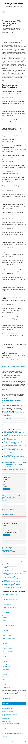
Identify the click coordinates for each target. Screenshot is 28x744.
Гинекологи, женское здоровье (9, 610)
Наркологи (4, 640)
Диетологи (4, 617)
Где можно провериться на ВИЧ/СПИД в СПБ (14, 441)
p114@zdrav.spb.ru (15, 359)
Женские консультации (6, 721)
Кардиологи (5, 620)
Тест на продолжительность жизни (10, 723)
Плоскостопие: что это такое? (10, 377)
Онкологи (4, 653)
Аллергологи (5, 597)
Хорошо (6, 481)
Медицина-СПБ (6, 698)
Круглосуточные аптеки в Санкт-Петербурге (14, 449)
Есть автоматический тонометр (11, 532)
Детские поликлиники (6, 718)
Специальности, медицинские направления (12, 733)
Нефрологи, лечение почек (8, 648)
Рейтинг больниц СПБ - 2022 (10, 431)
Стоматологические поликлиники (8, 717)
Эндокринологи (6, 687)
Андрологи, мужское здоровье (9, 599)
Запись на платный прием (8, 551)
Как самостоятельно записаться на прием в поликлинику (14, 437)
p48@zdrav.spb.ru (15, 173)
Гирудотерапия (5, 612)
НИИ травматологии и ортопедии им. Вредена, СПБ (12, 401)
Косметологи (5, 622)
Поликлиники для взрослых (7, 719)
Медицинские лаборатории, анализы (11, 548)
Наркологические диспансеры (7, 711)
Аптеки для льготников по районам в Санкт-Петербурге (14, 433)
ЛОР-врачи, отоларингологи (9, 625)
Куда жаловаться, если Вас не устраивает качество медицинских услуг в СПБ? (14, 457)
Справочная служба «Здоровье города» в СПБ (15, 445)
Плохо (5, 486)
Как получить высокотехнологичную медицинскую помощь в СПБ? (12, 447)
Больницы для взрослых (6, 707)
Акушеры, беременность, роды (9, 594)
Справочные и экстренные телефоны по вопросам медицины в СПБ (13, 443)
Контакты (4, 736)
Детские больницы (5, 705)
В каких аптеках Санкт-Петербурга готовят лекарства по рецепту (14, 451)
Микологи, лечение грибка (8, 638)
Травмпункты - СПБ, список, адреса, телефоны (15, 435)
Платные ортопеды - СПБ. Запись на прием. (14, 412)
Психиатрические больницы (7, 708)
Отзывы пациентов (9, 509)
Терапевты (4, 674)
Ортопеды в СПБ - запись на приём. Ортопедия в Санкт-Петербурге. (15, 414)
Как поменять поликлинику (10, 439)
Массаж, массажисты (7, 633)
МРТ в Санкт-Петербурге (8, 547)
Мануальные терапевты (8, 635)
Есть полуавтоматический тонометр (12, 530)
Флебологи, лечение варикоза (9, 682)
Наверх (24, 741)
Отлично (6, 479)
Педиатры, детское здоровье (9, 659)
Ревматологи (5, 669)
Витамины (4, 731)
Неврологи (4, 643)
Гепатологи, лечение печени (9, 607)
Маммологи (5, 630)
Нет (5, 525)
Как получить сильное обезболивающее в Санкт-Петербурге (13, 454)
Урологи (4, 679)
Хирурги (4, 684)
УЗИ (3, 677)
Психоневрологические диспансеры (9, 712)
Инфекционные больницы (7, 710)
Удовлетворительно (8, 484)
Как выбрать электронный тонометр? (11, 542)
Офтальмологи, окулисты (8, 651)
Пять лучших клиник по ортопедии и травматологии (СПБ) (11, 388)
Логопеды (4, 628)
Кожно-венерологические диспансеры (9, 714)
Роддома (3, 715)
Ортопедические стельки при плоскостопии (13, 366)
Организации (5, 703)
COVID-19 (4, 728)
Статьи (4, 701)
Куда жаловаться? (8, 514)
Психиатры (5, 664)
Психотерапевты (6, 666)
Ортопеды (4, 656)
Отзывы (4, 725)
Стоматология (5, 671)
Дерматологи (5, 615)
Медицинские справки (7, 550)
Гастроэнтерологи (6, 604)
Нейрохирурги (5, 646)
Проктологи (5, 661)
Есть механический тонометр (11, 527)
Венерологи (5, 602)
